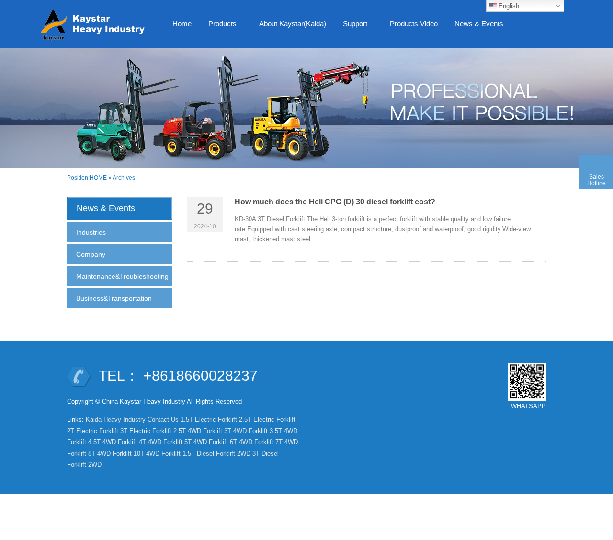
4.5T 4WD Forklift (112, 442)
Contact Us (163, 419)
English (508, 6)
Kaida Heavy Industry (116, 419)
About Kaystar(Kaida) (292, 24)
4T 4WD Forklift (160, 442)
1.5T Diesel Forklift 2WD (216, 453)
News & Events (475, 27)
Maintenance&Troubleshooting (122, 276)
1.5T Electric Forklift (209, 419)
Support (351, 27)
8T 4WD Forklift (110, 453)
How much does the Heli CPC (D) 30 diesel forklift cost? (335, 202)
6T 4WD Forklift (251, 442)
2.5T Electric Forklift (267, 419)
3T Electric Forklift (145, 431)
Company (90, 254)
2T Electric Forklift (92, 431)
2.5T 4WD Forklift (197, 431)
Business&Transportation (114, 298)
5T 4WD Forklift (206, 442)
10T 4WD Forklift (157, 453)
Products (219, 27)
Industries (91, 232)
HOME (98, 177)
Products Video (414, 24)
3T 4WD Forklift (246, 431)
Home (182, 24)
